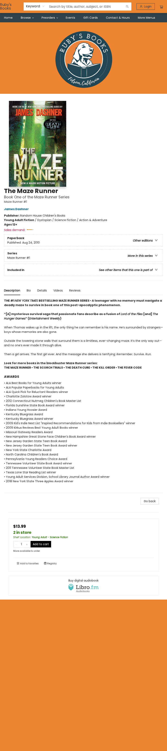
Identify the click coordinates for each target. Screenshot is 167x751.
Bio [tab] (29, 290)
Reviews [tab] (74, 290)
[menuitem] (8, 17)
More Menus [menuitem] (146, 18)
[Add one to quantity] (26, 544)
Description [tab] (12, 290)
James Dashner (16, 209)
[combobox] (35, 6)
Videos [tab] (58, 290)
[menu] (83, 17)
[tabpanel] (83, 395)
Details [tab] (42, 290)
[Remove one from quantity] (16, 544)
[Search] (127, 6)
